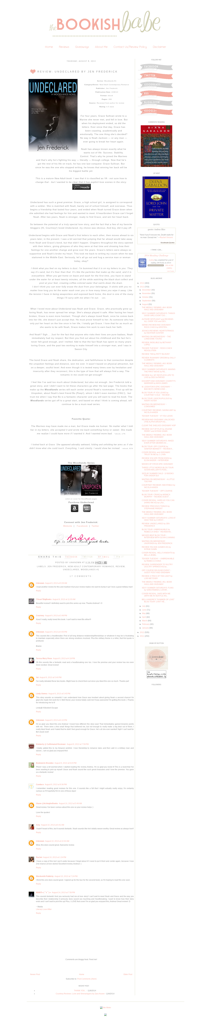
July (144, 606)
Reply (38, 591)
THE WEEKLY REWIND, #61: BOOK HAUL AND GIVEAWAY (157, 513)
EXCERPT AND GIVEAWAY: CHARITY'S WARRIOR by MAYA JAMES (158, 382)
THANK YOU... (80, 991)
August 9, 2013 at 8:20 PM (65, 763)
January (145, 628)
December (146, 290)
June (144, 610)
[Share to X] (102, 562)
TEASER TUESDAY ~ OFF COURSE (157, 491)
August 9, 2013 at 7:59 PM (78, 744)
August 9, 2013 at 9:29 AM (56, 583)
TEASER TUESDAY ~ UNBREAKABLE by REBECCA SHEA (158, 560)
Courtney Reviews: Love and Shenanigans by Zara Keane (80, 994)
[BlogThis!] (99, 562)
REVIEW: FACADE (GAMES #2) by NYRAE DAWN (156, 548)
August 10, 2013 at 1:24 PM (54, 857)
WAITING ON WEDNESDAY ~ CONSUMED (154, 405)
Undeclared (71, 570)
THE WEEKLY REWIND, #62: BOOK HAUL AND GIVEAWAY (157, 436)
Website (67, 526)
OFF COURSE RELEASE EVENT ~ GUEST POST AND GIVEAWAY (156, 571)
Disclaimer (159, 47)
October (145, 297)
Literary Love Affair (44, 909)
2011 (142, 636)
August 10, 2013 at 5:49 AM (70, 803)
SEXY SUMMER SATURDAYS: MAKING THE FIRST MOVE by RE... (158, 370)
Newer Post (35, 974)
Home (49, 47)
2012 (142, 632)
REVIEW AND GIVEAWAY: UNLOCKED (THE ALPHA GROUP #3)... (158, 421)
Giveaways (82, 47)
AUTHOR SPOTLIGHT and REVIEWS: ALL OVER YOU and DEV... (158, 320)
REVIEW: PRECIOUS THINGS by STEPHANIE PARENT (156, 507)
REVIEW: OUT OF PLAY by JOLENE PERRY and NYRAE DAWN (157, 430)
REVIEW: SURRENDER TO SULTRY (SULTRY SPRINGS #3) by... (157, 565)
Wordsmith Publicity (45, 876)
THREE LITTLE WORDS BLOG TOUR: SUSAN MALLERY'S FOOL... (158, 469)
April (144, 617)
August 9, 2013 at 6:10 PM (56, 720)
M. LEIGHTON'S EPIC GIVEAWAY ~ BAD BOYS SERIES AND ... (157, 388)
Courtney (40, 615)
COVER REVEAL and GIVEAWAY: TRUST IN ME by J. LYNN (156, 453)
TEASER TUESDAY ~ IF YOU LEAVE (157, 416)
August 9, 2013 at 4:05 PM (56, 632)
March (144, 621)
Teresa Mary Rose (44, 658)
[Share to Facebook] (105, 562)
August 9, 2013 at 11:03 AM (64, 599)
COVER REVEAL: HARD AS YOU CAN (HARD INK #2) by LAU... (158, 501)
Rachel (39, 857)
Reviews (64, 47)
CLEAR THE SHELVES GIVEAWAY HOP (159, 425)
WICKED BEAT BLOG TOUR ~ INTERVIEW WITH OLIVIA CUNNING (158, 536)
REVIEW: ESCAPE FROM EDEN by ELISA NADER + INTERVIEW (157, 459)
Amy (38, 825)
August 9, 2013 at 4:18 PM (64, 658)
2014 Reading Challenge (156, 255)
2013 (142, 287)
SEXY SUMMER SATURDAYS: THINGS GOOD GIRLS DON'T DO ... (158, 314)
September (146, 301)
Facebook (82, 526)
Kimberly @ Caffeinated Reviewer (51, 744)
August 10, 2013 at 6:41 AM (52, 825)
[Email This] (96, 562)
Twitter (95, 526)
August (145, 304)
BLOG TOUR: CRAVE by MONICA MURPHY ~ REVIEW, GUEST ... (156, 496)
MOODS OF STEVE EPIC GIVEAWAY (157, 464)
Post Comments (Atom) (87, 979)
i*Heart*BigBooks (44, 599)
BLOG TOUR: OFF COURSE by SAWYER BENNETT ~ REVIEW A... (157, 447)
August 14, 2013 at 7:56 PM (63, 892)
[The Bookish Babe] (156, 669)
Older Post (127, 974)
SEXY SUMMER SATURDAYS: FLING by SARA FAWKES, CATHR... (157, 589)
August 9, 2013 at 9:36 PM (56, 784)
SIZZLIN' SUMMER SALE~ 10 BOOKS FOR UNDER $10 (158, 474)
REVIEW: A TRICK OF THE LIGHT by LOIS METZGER (157, 577)
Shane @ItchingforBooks (47, 803)
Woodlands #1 (90, 570)
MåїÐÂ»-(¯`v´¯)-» (43, 892)
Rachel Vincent (166, 237)
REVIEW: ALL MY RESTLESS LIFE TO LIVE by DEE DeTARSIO (158, 376)
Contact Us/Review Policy (130, 47)
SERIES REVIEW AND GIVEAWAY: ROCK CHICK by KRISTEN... (156, 326)
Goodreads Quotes (167, 242)
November (146, 293)
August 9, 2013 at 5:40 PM (50, 677)
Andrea (151, 260)
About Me (101, 47)
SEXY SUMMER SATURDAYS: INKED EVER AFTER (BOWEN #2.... (158, 442)
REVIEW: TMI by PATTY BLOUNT (156, 354)
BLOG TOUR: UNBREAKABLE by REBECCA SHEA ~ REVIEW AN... (157, 530)
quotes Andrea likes (156, 229)
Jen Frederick (56, 566)
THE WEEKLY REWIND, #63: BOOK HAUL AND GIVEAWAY (157, 364)
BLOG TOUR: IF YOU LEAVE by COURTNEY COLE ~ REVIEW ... (156, 394)
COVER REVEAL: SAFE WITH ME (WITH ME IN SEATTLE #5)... (156, 595)
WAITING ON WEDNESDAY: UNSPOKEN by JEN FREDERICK (157, 542)
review (120, 566)
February (146, 624)
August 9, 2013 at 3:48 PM (56, 615)
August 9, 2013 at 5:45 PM (59, 694)
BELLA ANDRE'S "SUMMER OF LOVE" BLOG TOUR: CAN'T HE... (158, 600)
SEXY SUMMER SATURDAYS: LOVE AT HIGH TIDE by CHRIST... (158, 519)
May (144, 613)
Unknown (75, 562)
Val (37, 677)
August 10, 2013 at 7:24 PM (66, 876)
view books (170, 271)
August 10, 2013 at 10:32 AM (57, 841)
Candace (40, 784)
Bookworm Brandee (45, 763)
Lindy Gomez (41, 694)
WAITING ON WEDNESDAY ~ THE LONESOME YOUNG (156, 338)
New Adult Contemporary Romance (91, 566)
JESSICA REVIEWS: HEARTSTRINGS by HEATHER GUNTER (158, 332)
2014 (142, 283)
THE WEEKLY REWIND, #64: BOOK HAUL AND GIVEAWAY (157, 308)
